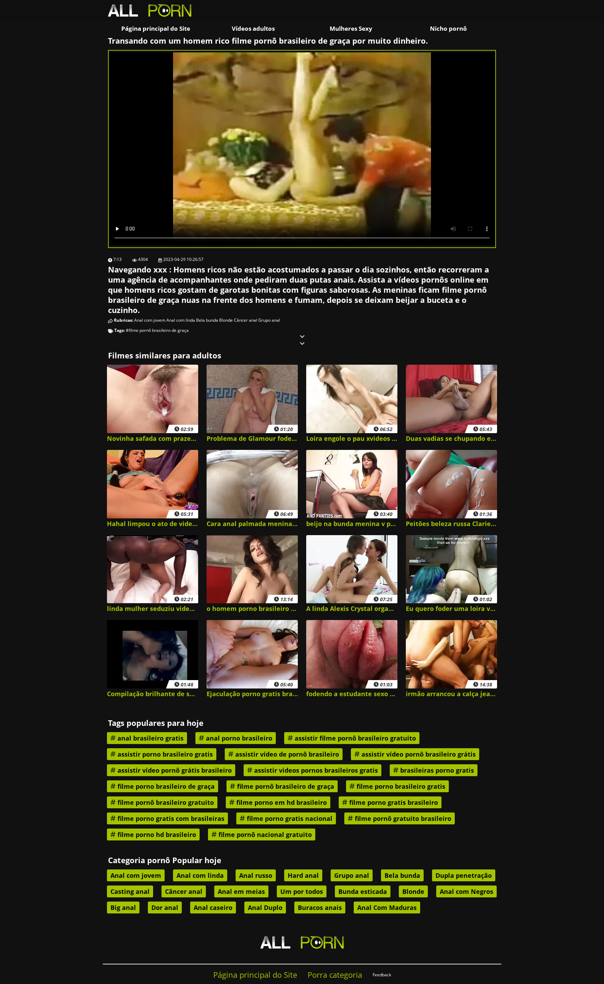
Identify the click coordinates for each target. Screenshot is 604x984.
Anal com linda (180, 320)
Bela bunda (207, 320)
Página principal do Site (155, 28)
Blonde (226, 320)
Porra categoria (335, 975)
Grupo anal (269, 320)
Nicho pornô (448, 28)
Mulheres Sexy (351, 28)
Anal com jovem (149, 320)
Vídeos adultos (253, 28)
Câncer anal (245, 320)
